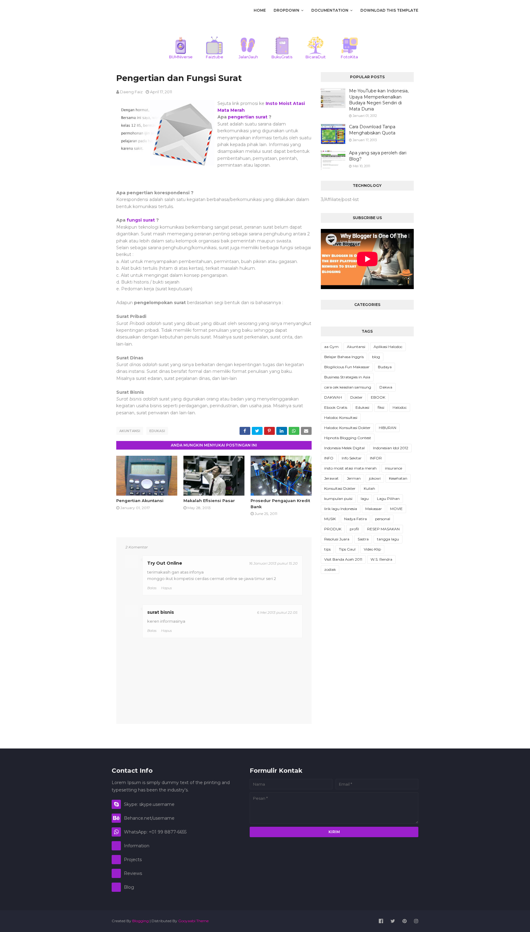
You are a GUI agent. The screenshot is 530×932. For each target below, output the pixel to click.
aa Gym (331, 346)
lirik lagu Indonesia (340, 508)
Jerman (354, 478)
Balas (151, 588)
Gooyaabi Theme (193, 920)
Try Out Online (164, 563)
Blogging (140, 920)
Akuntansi (129, 431)
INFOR (376, 458)
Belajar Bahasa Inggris (344, 356)
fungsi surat (141, 220)
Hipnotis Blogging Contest (347, 437)
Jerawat (331, 478)
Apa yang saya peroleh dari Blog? (377, 156)
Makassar (373, 508)
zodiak (330, 569)
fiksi (381, 407)
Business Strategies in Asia (347, 377)
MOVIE (396, 508)
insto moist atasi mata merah (350, 468)
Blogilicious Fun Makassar (347, 367)
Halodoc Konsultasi (340, 417)
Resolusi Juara (336, 539)
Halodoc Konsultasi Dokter (347, 427)
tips (327, 549)
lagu (365, 498)
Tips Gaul (347, 549)
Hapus (166, 588)
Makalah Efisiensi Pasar (209, 500)
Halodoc (400, 407)
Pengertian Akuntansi (139, 500)
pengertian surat (247, 117)
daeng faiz (131, 91)
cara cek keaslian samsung (347, 387)
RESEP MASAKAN (383, 529)
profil (354, 529)
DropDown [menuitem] (286, 10)
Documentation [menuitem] (329, 10)
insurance (393, 468)
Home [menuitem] (260, 10)
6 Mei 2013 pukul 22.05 (277, 612)
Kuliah (369, 488)
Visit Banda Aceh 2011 (343, 559)
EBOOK (378, 397)
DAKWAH (333, 397)
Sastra (363, 539)
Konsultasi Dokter (339, 488)
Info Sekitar (352, 458)
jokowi (375, 478)
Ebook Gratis (335, 407)
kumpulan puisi (338, 498)
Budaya (385, 367)
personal (382, 518)
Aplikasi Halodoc (388, 346)
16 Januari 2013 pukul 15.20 (273, 563)
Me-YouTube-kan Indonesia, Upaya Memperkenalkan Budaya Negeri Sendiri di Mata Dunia (379, 100)
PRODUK (332, 529)
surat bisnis (160, 612)
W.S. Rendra (381, 559)
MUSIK (330, 518)
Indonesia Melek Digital (344, 448)
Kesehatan (398, 478)
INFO (328, 458)
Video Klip (372, 549)
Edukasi (157, 431)
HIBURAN (387, 427)
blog (376, 356)
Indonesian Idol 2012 (390, 448)
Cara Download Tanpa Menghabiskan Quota (372, 130)
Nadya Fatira (355, 518)
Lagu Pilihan (388, 498)
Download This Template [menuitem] (389, 10)
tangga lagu (388, 539)
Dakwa (385, 387)
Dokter (356, 397)
